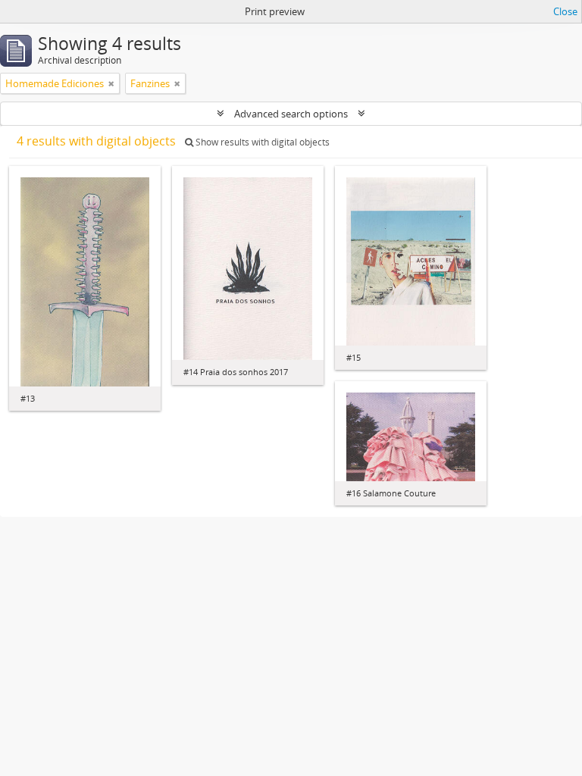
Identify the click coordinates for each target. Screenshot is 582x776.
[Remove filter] (111, 83)
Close (565, 11)
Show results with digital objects (261, 142)
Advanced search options (291, 113)
